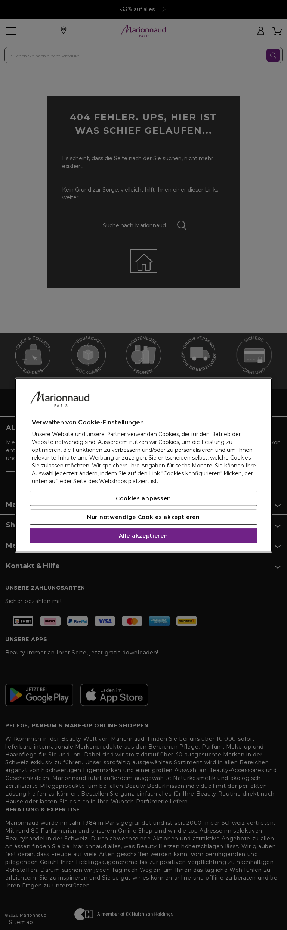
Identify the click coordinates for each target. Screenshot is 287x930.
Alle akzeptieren (143, 535)
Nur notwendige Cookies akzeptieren (143, 517)
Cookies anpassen (143, 498)
